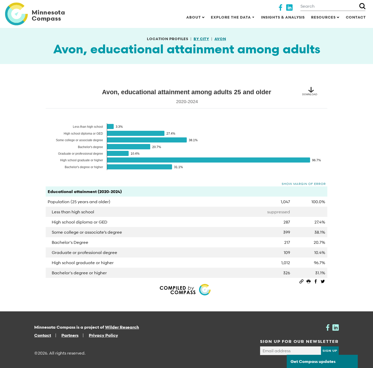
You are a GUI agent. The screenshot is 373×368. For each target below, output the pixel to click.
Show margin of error (304, 184)
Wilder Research (122, 327)
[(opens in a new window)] (280, 6)
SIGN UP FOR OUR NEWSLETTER (299, 341)
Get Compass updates (313, 361)
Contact (356, 17)
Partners (69, 335)
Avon (220, 38)
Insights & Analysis (283, 17)
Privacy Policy (103, 335)
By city (201, 38)
